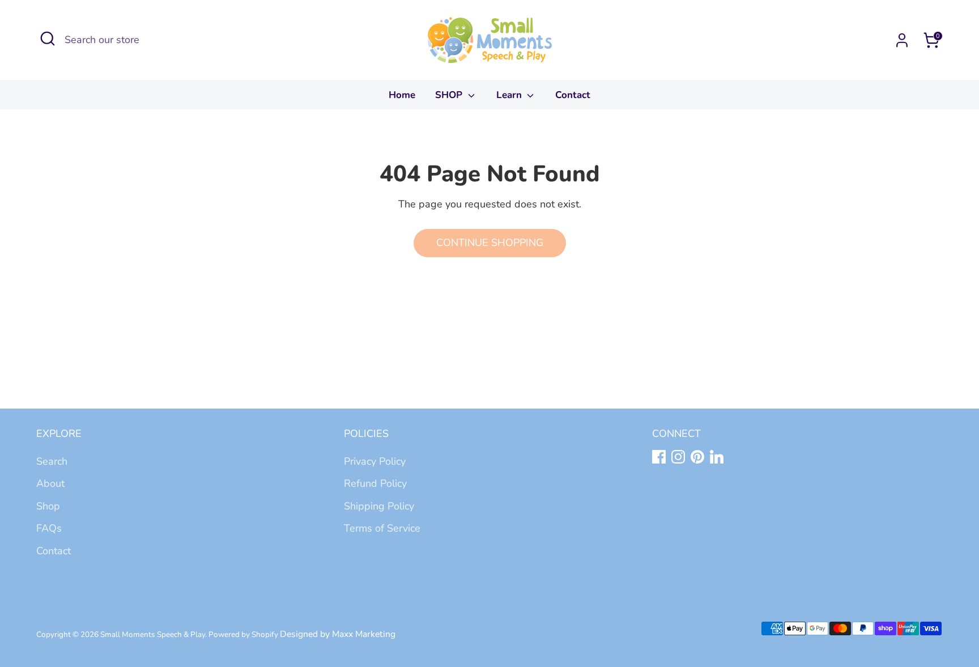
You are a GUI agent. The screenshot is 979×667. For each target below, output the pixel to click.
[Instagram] (678, 457)
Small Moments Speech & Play (152, 634)
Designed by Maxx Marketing (337, 634)
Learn (510, 94)
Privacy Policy (375, 461)
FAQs (49, 528)
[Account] (902, 40)
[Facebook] (659, 457)
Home (402, 94)
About (50, 483)
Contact (572, 94)
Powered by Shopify (243, 634)
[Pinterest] (697, 457)
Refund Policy (375, 483)
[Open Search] (47, 38)
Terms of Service (382, 528)
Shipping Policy (379, 506)
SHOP (450, 94)
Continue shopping (489, 242)
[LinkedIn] (716, 457)
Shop (48, 506)
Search (51, 461)
